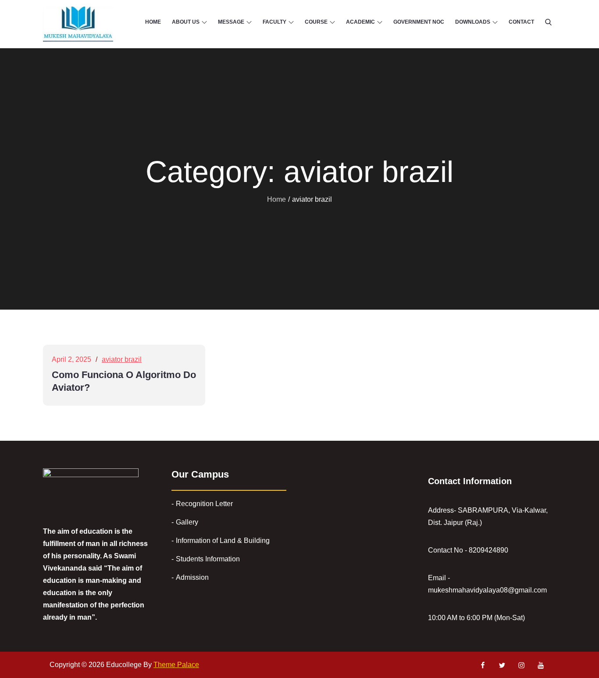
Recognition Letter (204, 503)
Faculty (274, 22)
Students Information (208, 559)
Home (153, 22)
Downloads (472, 22)
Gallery (187, 522)
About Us (186, 22)
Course (316, 22)
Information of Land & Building (223, 540)
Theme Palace (176, 664)
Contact (521, 22)
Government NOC (418, 22)
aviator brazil (122, 359)
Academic (360, 22)
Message (231, 22)
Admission (192, 577)
